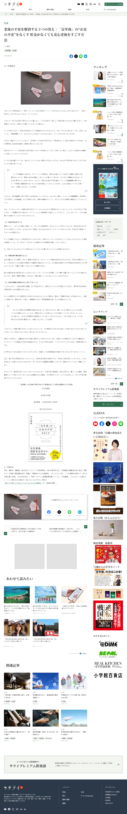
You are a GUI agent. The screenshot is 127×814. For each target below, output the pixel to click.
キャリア (48, 738)
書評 (64, 738)
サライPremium (87, 796)
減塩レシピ (100, 229)
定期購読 (107, 208)
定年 (7, 738)
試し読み (107, 202)
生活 (87, 9)
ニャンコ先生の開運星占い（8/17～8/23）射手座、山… (115, 114)
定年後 (8, 50)
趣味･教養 (50, 9)
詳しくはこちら (108, 404)
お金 (14, 50)
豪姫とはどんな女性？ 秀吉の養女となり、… (115, 273)
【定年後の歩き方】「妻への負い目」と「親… (115, 252)
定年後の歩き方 (101, 232)
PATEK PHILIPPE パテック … (114, 294)
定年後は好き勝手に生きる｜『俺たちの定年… (73, 733)
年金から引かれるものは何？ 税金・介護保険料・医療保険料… (115, 88)
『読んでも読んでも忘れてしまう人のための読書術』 (23, 483)
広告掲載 (107, 797)
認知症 (116, 229)
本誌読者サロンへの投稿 (112, 792)
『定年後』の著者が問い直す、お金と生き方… (16, 696)
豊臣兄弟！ (100, 226)
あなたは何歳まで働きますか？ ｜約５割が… (17, 733)
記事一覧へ (115, 304)
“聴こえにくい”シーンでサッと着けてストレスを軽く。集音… (115, 128)
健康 (69, 9)
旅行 (30, 9)
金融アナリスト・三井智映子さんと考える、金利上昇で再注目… (115, 74)
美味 (12, 9)
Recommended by (74, 653)
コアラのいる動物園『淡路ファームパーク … (115, 284)
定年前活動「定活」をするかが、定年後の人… (45, 733)
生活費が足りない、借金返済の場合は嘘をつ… (45, 696)
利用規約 (107, 800)
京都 (98, 235)
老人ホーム (113, 232)
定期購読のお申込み (111, 795)
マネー (109, 229)
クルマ (109, 226)
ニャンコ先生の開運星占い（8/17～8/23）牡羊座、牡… (115, 154)
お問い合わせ (109, 803)
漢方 (104, 235)
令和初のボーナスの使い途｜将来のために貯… (73, 696)
